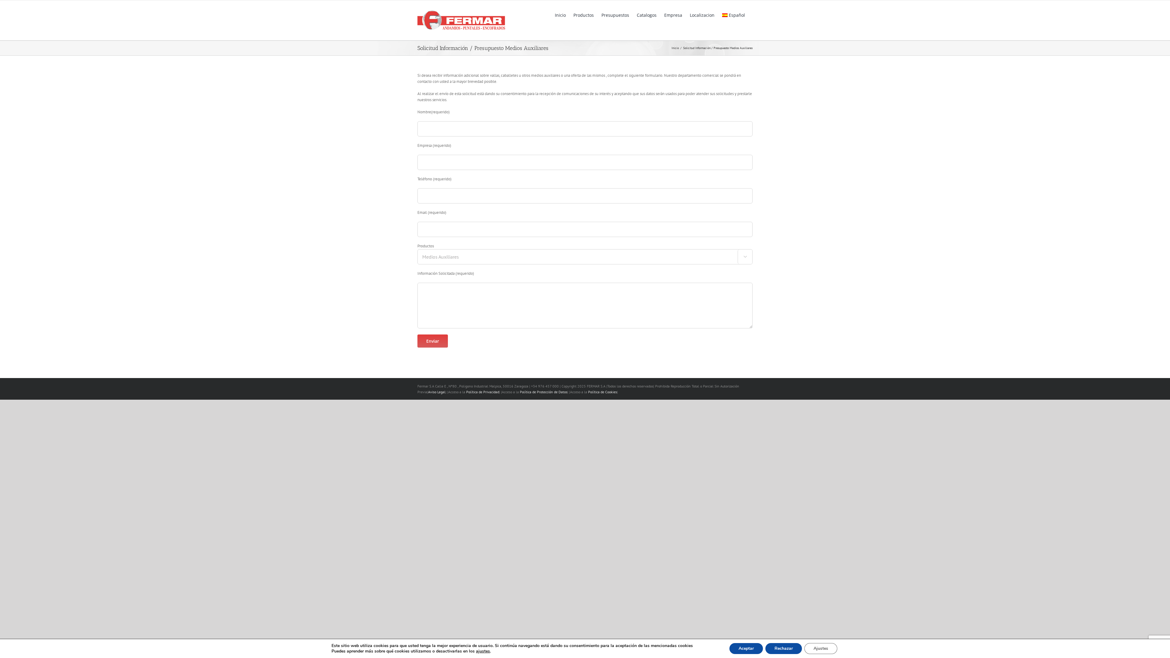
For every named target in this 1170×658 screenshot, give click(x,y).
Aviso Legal (436, 392)
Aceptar (746, 648)
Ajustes (821, 648)
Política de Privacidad (482, 392)
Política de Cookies (602, 392)
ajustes (483, 651)
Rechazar (784, 648)
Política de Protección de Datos (543, 392)
